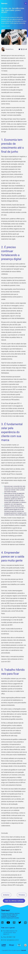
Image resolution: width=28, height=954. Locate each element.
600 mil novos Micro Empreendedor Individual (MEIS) (14, 605)
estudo (6, 758)
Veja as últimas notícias (14, 900)
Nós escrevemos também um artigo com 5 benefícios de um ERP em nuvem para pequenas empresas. (13, 782)
